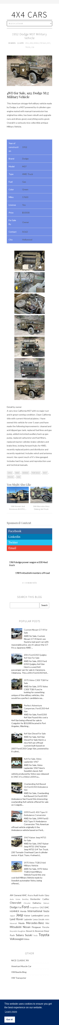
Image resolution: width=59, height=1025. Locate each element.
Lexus (35, 919)
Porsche (45, 927)
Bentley (25, 899)
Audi (35, 895)
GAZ (42, 907)
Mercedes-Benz (35, 923)
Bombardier (35, 899)
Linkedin (14, 537)
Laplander (28, 919)
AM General (15, 895)
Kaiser (27, 915)
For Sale (42, 43)
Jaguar (12, 916)
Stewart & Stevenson (35, 931)
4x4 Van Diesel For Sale (35, 733)
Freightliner (34, 907)
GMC (46, 907)
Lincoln (41, 919)
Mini (47, 923)
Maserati (13, 923)
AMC (24, 895)
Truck (27, 47)
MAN (47, 919)
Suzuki (28, 935)
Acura (30, 895)
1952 (27, 43)
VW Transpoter (18, 978)
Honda (23, 911)
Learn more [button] (11, 1011)
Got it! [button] (9, 1019)
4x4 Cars (29, 14)
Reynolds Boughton (17, 931)
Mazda (21, 923)
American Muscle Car (21, 966)
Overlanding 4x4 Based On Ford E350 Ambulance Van (36, 787)
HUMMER (14, 911)
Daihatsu (37, 903)
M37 (48, 43)
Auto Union (15, 899)
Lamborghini (37, 915)
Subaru (20, 935)
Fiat (19, 907)
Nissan (26, 927)
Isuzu (46, 911)
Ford (25, 907)
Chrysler (27, 903)
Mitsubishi (15, 927)
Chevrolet (15, 902)
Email (12, 548)
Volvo (26, 939)
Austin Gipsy (43, 895)
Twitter (13, 542)
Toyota (44, 935)
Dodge (36, 43)
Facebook (14, 531)
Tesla (35, 935)
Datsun (46, 903)
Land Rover (16, 919)
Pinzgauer (36, 927)
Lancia (46, 915)
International (34, 911)
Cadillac (45, 899)
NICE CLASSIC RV (20, 960)
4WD (31, 43)
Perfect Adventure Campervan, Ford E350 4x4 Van (36, 708)
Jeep (19, 915)
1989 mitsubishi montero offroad (32, 572)
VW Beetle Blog (18, 972)
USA (32, 47)
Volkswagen (17, 939)
